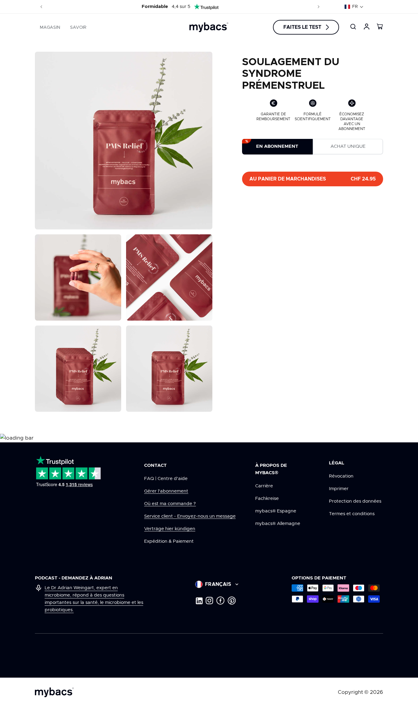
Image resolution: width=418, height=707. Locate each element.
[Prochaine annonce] (318, 7)
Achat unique (347, 146)
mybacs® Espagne (275, 511)
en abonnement (277, 146)
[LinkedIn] (199, 600)
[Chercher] (353, 26)
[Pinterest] (232, 601)
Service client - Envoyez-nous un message (190, 516)
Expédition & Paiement (169, 541)
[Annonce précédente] (41, 7)
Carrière (264, 486)
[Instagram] (209, 600)
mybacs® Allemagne (277, 523)
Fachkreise (267, 498)
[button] (354, 6)
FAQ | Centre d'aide (166, 478)
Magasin (50, 27)
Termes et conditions (352, 514)
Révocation (341, 476)
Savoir (78, 27)
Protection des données (355, 501)
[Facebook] (220, 601)
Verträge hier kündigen (169, 529)
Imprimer (339, 488)
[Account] (366, 26)
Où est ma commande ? (170, 503)
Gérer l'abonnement (166, 491)
